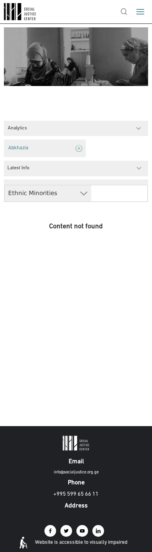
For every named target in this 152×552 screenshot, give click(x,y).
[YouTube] (82, 531)
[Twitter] (66, 531)
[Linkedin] (98, 531)
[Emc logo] (20, 19)
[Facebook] (50, 531)
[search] (124, 12)
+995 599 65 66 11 (76, 494)
